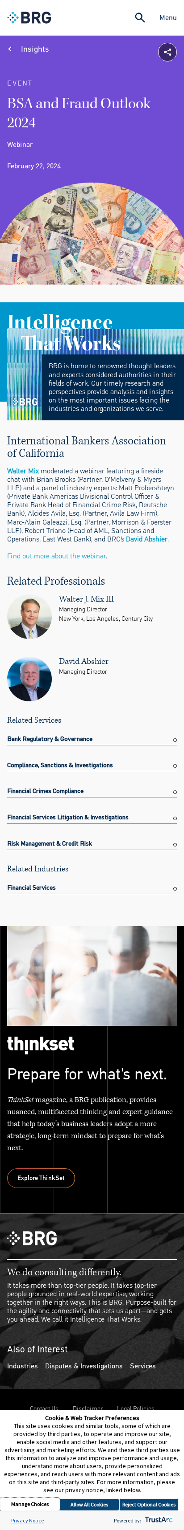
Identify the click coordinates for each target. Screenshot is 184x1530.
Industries (22, 1366)
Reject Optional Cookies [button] (149, 1504)
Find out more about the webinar (56, 556)
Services (143, 1366)
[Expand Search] (140, 17)
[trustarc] (158, 1520)
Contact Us (44, 1408)
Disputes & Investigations (84, 1366)
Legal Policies (136, 1408)
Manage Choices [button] (30, 1504)
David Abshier (146, 539)
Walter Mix (23, 471)
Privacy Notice (27, 1520)
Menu (168, 17)
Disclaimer (88, 1408)
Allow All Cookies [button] (89, 1504)
